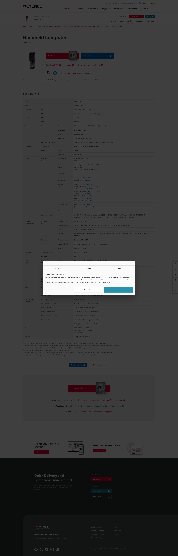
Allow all (119, 290)
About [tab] (120, 268)
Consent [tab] (58, 268)
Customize (87, 290)
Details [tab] (89, 268)
